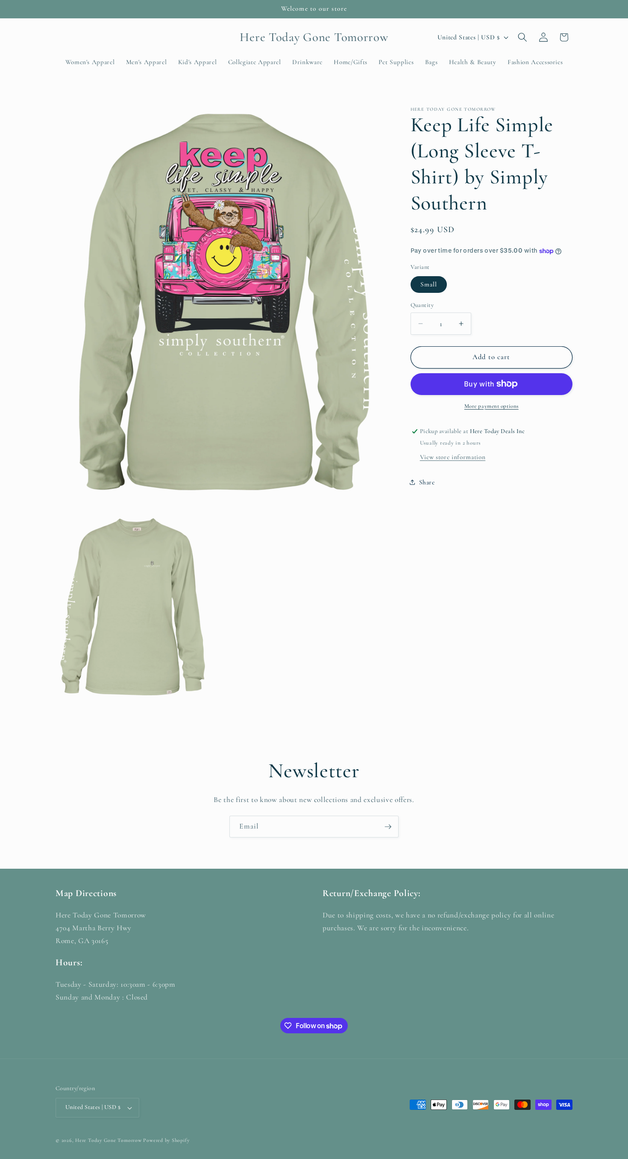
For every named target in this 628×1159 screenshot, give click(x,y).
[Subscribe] (388, 827)
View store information (453, 457)
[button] (522, 37)
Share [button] (427, 482)
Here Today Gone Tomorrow (108, 1140)
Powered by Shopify (166, 1140)
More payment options (491, 406)
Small (428, 284)
